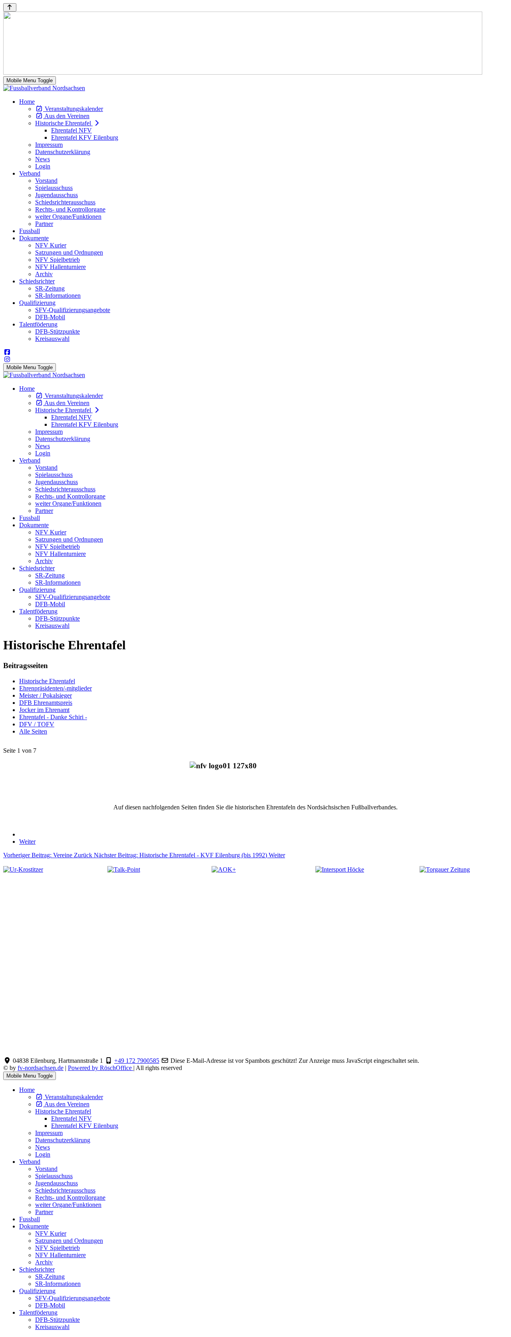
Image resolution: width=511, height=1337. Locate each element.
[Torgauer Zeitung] (445, 869)
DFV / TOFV (36, 724)
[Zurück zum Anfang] (9, 7)
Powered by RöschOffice (100, 1067)
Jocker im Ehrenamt (44, 709)
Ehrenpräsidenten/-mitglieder (55, 688)
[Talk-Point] (123, 869)
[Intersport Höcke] (339, 869)
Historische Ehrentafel (47, 681)
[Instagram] (7, 359)
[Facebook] (7, 352)
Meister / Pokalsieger (45, 695)
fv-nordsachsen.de (40, 1067)
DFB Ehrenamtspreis (45, 702)
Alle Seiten (33, 731)
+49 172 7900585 (136, 1060)
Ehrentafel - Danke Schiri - (53, 717)
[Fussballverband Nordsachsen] (44, 88)
